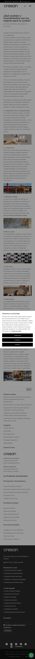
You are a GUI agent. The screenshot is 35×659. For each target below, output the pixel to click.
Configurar (17, 340)
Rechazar (17, 344)
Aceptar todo (17, 335)
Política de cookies (16, 331)
